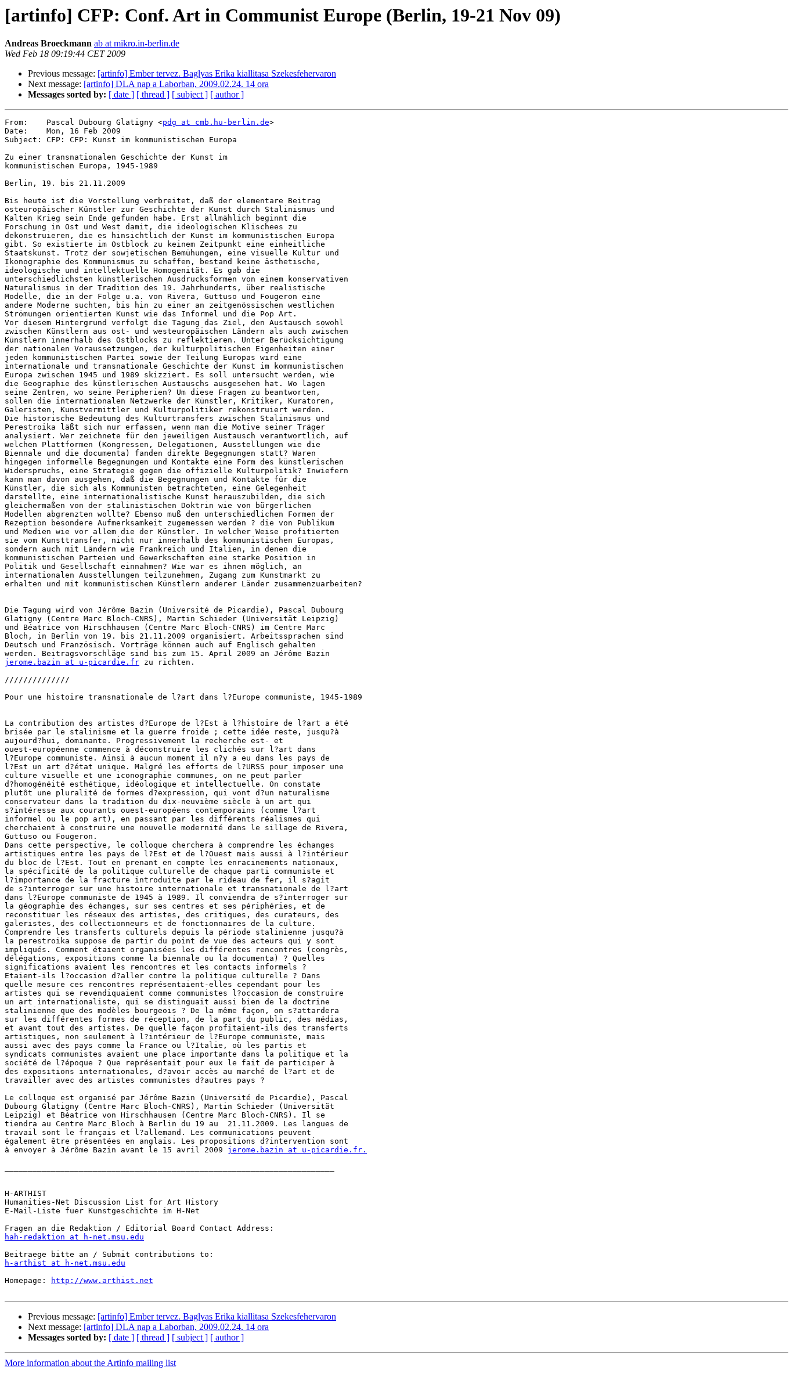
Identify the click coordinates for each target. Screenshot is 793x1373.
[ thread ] (153, 94)
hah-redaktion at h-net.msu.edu (74, 1237)
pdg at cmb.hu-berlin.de (216, 122)
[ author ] (227, 94)
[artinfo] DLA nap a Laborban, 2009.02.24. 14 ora (176, 84)
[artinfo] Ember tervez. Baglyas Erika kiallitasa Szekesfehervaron (217, 73)
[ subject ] (190, 94)
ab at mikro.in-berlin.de (136, 43)
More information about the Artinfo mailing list (90, 1363)
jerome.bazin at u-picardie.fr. (297, 1149)
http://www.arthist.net (102, 1280)
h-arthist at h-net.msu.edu (65, 1263)
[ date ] (121, 94)
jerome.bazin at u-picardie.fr (72, 662)
